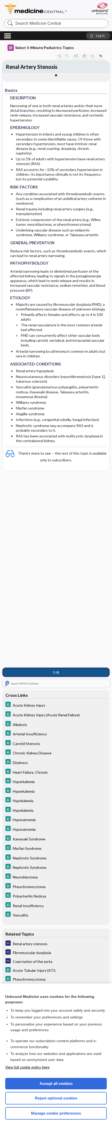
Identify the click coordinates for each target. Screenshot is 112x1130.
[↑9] (56, 672)
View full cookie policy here (27, 1067)
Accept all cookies (56, 1083)
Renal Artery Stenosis (31, 67)
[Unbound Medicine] (100, 8)
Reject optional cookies (56, 1098)
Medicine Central (45, 9)
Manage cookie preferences (56, 1113)
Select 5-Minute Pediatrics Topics (44, 47)
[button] (98, 35)
